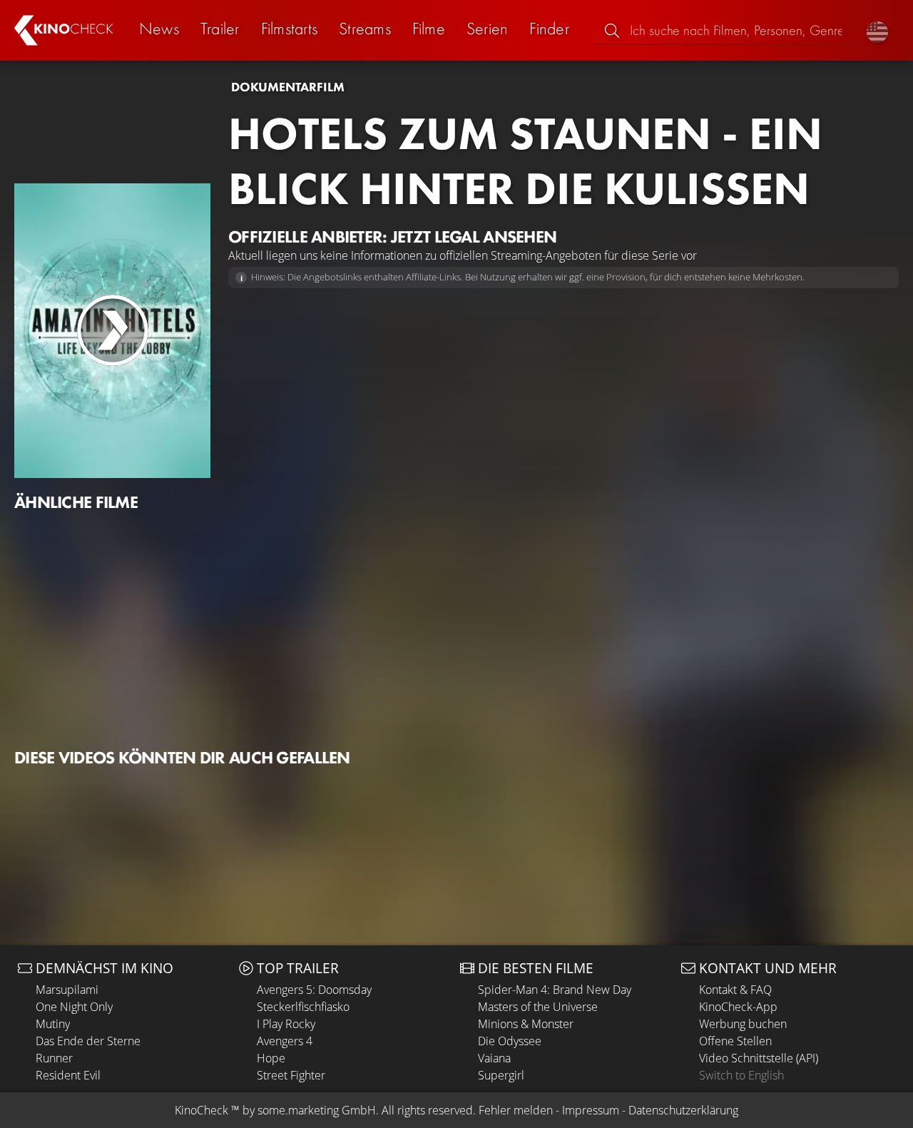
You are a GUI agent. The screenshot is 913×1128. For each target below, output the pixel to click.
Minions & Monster (525, 1024)
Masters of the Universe (538, 1007)
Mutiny (53, 1024)
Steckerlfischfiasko (303, 1007)
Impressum (590, 1110)
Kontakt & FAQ (735, 989)
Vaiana (494, 1058)
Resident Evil (68, 1075)
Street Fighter (291, 1075)
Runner (54, 1058)
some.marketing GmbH (316, 1110)
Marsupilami (67, 989)
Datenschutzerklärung (683, 1110)
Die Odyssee (509, 1041)
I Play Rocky (286, 1024)
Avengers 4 (284, 1041)
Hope (271, 1058)
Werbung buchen (743, 1024)
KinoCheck (201, 1110)
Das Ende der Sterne (88, 1041)
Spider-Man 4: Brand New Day (554, 989)
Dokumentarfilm (288, 87)
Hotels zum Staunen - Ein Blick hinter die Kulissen (525, 161)
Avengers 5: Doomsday (314, 989)
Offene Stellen (735, 1041)
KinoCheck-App (738, 1007)
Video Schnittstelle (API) (758, 1058)
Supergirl (501, 1075)
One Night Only (74, 1007)
